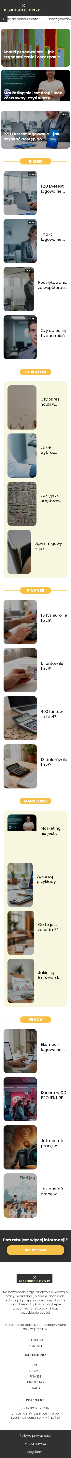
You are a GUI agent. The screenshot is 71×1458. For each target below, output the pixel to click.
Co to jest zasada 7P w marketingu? (51, 927)
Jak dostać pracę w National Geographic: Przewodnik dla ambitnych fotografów (53, 1143)
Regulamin (35, 1452)
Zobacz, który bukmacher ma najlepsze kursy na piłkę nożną (35, 1416)
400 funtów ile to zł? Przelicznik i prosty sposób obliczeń (52, 714)
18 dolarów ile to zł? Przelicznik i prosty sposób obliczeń (54, 762)
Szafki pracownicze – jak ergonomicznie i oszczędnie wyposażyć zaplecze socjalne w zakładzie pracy (32, 55)
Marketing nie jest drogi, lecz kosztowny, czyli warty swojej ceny (33, 96)
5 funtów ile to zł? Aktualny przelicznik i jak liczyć (52, 666)
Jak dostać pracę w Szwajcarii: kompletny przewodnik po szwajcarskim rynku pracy (54, 1191)
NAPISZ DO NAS (35, 1250)
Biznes (35, 161)
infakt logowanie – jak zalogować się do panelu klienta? (54, 237)
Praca (36, 1019)
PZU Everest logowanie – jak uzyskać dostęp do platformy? (31, 137)
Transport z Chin (35, 1408)
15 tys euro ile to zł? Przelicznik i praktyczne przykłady (54, 618)
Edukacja (35, 372)
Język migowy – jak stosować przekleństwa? (49, 546)
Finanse (35, 590)
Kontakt (35, 1346)
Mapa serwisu (35, 1443)
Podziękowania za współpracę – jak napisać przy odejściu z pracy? (52, 285)
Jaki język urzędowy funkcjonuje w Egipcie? (51, 498)
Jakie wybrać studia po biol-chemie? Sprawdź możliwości (51, 450)
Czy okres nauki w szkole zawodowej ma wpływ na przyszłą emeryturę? (52, 402)
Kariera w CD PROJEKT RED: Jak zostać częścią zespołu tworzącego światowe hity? (54, 1095)
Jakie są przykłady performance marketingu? (50, 879)
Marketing (35, 801)
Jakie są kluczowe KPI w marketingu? (51, 975)
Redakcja (35, 1340)
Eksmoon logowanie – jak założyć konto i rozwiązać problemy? (53, 1047)
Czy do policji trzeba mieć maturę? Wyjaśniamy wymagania (53, 333)
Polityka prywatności (35, 1435)
